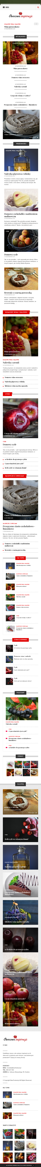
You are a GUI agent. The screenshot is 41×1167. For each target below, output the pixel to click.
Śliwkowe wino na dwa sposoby (16, 386)
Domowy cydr (11, 254)
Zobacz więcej (31, 812)
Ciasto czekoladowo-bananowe (13, 134)
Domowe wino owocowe (21, 78)
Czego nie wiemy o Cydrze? (20, 96)
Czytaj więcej (33, 137)
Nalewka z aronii (20, 87)
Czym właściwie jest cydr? (14, 464)
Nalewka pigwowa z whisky (17, 173)
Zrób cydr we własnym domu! (15, 468)
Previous (35, 24)
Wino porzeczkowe (11, 26)
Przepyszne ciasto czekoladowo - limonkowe (20, 105)
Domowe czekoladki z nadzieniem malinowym (20, 215)
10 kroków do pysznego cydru (16, 459)
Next (37, 24)
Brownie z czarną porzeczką (18, 292)
